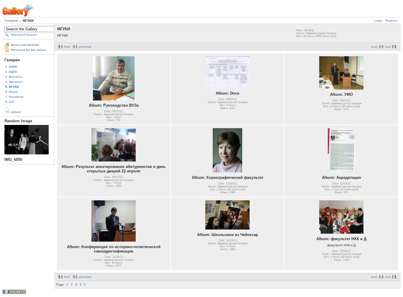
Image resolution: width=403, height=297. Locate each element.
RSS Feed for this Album (28, 50)
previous (85, 46)
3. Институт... (15, 76)
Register (392, 20)
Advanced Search (24, 34)
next (374, 46)
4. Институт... (15, 81)
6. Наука (11, 91)
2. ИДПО (11, 71)
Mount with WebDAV (25, 45)
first (67, 46)
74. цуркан (13, 111)
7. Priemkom (14, 96)
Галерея (11, 20)
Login (378, 20)
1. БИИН (11, 66)
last (388, 46)
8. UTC (10, 101)
